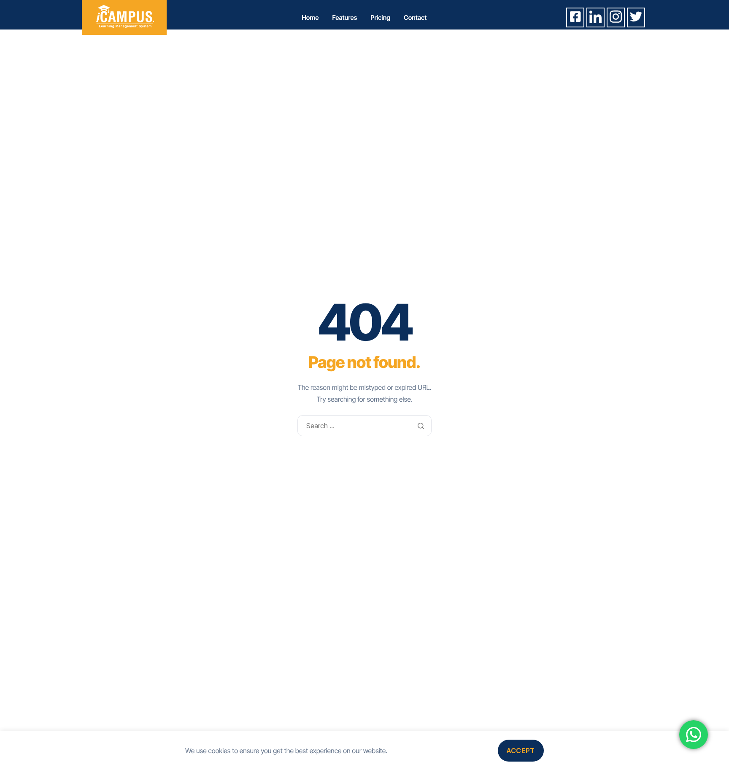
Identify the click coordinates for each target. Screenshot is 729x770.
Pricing (380, 17)
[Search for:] (364, 425)
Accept (521, 750)
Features (344, 17)
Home (310, 17)
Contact (415, 17)
